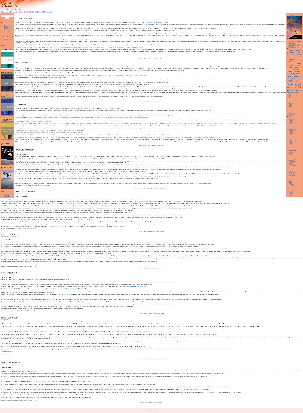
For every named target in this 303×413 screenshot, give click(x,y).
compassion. (298, 60)
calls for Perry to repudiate (108, 108)
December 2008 (291, 173)
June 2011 (291, 162)
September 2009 (292, 165)
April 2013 (290, 143)
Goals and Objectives (8, 24)
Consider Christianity (35, 185)
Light (295, 76)
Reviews (290, 108)
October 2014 (291, 128)
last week (72, 370)
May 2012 (290, 152)
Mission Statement (7, 25)
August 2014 (291, 130)
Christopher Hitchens (292, 59)
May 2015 (290, 122)
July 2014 (290, 131)
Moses (293, 83)
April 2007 (290, 195)
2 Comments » (165, 359)
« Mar (2, 42)
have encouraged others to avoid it (239, 112)
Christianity (291, 54)
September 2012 (292, 150)
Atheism (290, 52)
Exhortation (294, 64)
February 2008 (291, 184)
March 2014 (291, 135)
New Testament (290, 84)
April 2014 (290, 134)
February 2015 (291, 124)
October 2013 (291, 141)
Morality (289, 83)
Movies (290, 107)
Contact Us (49, 11)
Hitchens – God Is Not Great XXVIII (25, 149)
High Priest (295, 71)
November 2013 (291, 140)
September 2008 (292, 176)
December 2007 (291, 186)
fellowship (295, 66)
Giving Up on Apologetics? (23, 62)
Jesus (290, 76)
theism (300, 90)
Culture (150, 101)
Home (3, 11)
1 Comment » (165, 188)
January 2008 (291, 185)
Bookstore (27, 11)
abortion (294, 50)
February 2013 (291, 145)
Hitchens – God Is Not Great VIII (10, 362)
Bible (298, 52)
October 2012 (291, 149)
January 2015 (291, 125)
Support (43, 11)
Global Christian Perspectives (294, 44)
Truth (289, 92)
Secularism (299, 89)
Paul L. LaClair (297, 84)
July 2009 (290, 166)
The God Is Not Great (292, 90)
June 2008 (291, 180)
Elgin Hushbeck (298, 62)
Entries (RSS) (147, 410)
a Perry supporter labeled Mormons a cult (81, 108)
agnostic (299, 50)
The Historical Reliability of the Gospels (134, 286)
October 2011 (291, 160)
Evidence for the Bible (117, 66)
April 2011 (290, 163)
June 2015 (291, 121)
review (127, 306)
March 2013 (291, 144)
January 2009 (291, 172)
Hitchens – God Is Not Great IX (10, 317)
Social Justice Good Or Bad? (294, 47)
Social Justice (291, 112)
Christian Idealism (292, 43)
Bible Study (291, 97)
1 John (289, 50)
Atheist (295, 52)
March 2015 (291, 123)
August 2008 (291, 177)
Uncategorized (291, 114)
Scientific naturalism (292, 89)
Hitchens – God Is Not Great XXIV (25, 191)
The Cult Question (20, 104)
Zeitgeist (290, 115)
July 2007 (290, 192)
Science (299, 87)
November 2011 (291, 159)
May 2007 (290, 194)
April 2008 (290, 182)
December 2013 (291, 139)
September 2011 (292, 161)
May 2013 (290, 142)
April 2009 (290, 169)
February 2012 (291, 155)
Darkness (290, 62)
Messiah (294, 81)
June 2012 (291, 151)
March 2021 (291, 118)
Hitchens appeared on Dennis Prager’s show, (13, 373)
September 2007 (292, 190)
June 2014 (291, 132)
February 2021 (291, 119)
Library (21, 11)
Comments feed (7, 195)
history (289, 74)
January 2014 (291, 138)
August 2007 (291, 191)
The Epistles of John (292, 113)
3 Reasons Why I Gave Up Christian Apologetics (73, 66)
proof (294, 86)
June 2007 (291, 193)
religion (298, 86)
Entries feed (6, 194)
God (295, 68)
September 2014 (292, 129)
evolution (289, 64)
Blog (7, 11)
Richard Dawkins (292, 87)
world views (295, 92)
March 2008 (291, 183)
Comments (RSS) (155, 410)
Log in (5, 193)
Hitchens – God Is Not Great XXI (10, 235)
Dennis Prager (111, 370)
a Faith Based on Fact (45, 185)
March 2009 (291, 170)
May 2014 (290, 133)
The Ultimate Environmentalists (24, 18)
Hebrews (290, 104)
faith (299, 64)
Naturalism (298, 83)
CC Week (15, 11)
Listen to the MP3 (21, 154)
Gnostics (290, 68)
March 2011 (291, 164)
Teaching (37, 11)
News (10, 11)
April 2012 (290, 153)
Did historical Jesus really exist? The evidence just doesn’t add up (154, 22)
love (289, 81)
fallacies (289, 66)
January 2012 (291, 156)
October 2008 (291, 175)
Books (32, 11)
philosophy (290, 86)
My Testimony (6, 26)
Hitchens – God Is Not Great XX (10, 272)
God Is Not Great (41, 156)
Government (291, 103)
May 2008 (290, 181)
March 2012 (291, 154)
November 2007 (291, 187)
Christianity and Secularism (99, 47)
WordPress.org (6, 196)
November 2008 (291, 174)
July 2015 (290, 120)
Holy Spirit (295, 73)
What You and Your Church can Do (7, 28)
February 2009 (291, 171)
